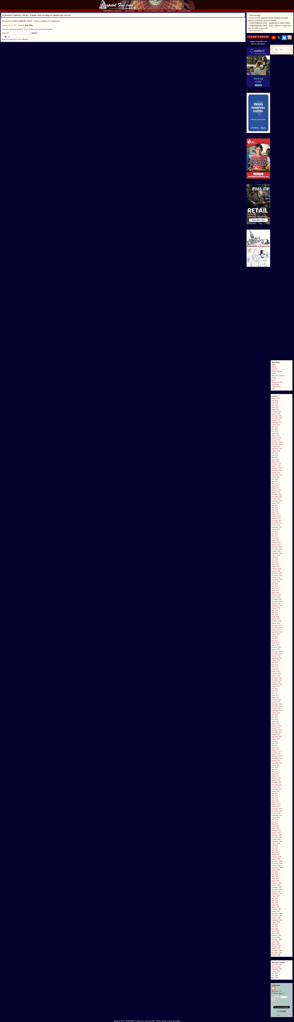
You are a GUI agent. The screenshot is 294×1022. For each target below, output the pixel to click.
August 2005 (276, 971)
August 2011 (276, 791)
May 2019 (275, 588)
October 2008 (276, 865)
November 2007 (277, 889)
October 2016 (276, 656)
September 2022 (277, 501)
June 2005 (275, 975)
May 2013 (275, 745)
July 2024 (275, 453)
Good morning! (255, 15)
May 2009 (275, 850)
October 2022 (276, 499)
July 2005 (275, 973)
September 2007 (277, 894)
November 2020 (277, 549)
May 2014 (275, 719)
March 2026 (275, 409)
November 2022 (277, 496)
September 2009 (277, 841)
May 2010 (275, 824)
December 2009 (277, 835)
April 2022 (275, 512)
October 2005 (276, 967)
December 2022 (277, 494)
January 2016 (276, 675)
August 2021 (276, 529)
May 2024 (275, 457)
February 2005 (276, 946)
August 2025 (276, 424)
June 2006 (275, 926)
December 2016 (277, 651)
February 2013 (276, 752)
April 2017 (275, 643)
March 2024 (275, 462)
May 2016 (275, 667)
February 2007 (276, 909)
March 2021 (275, 540)
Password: (5, 33)
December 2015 (277, 678)
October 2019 (276, 577)
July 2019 (275, 584)
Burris (274, 380)
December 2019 (277, 573)
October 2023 (276, 472)
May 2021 (275, 536)
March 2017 (275, 645)
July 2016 (275, 662)
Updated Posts (276, 386)
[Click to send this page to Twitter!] (9, 37)
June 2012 (275, 769)
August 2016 (276, 660)
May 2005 (275, 978)
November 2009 (277, 837)
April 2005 (275, 942)
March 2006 (275, 933)
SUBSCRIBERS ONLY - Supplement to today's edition (269, 23)
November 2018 (277, 601)
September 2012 (277, 763)
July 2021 (275, 531)
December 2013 (277, 730)
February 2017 (276, 647)
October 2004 (276, 955)
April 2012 (275, 774)
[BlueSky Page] (284, 39)
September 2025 (277, 422)
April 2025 (275, 433)
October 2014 (276, 708)
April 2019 (275, 590)
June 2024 (275, 455)
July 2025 (275, 427)
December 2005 (277, 939)
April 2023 (275, 486)
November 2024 (277, 444)
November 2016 (277, 654)
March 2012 (275, 776)
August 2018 (276, 608)
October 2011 (276, 787)
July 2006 (275, 924)
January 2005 (276, 948)
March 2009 (275, 854)
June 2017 (275, 638)
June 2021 (275, 534)
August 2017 (276, 634)
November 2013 (277, 732)
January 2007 (276, 911)
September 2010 (277, 815)
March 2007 (275, 907)
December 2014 (277, 704)
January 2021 (276, 545)
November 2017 (277, 627)
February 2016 (276, 673)
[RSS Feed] (289, 39)
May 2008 (275, 876)
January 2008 (276, 885)
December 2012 (277, 756)
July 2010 (275, 819)
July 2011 (275, 793)
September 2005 (277, 969)
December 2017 (277, 625)
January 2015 (276, 702)
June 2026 (275, 403)
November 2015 (277, 680)
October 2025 (276, 420)
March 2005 (275, 944)
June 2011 (275, 795)
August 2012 (276, 765)
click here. (67, 15)
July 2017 (275, 636)
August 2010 (276, 817)
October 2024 (276, 446)
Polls (273, 389)
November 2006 (277, 915)
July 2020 (275, 558)
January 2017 (276, 649)
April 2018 (275, 617)
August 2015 (276, 686)
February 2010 (276, 830)
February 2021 (276, 542)
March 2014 (275, 723)
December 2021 (277, 520)
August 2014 (276, 713)
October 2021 (276, 525)
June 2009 (275, 848)
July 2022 (275, 505)
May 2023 (275, 483)
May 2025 (275, 431)
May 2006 (275, 929)
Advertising (275, 384)
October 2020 (276, 551)
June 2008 (275, 874)
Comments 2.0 (278, 993)
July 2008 (275, 872)
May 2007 (275, 902)
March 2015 (275, 697)
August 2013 (276, 739)
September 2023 (277, 475)
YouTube (274, 369)
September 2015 (277, 684)
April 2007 (275, 905)
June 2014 (275, 717)
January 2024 (276, 466)
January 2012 (276, 780)
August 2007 (276, 896)
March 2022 (275, 514)
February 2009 (276, 857)
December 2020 (277, 547)
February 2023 (276, 490)
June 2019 (275, 586)
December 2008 (277, 861)
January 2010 (276, 833)
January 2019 (276, 597)
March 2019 (275, 593)
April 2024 (275, 459)
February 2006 (276, 935)
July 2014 (275, 715)
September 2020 (277, 553)
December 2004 (277, 950)
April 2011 (275, 800)
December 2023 (277, 468)
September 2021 (277, 527)
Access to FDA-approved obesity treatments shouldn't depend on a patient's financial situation (268, 19)
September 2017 (277, 632)
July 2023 (275, 479)
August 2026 (276, 398)
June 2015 (275, 691)
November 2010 (277, 811)
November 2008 (277, 863)
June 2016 (275, 665)
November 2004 (277, 953)
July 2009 (275, 846)
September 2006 (277, 920)
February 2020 (276, 569)
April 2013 (275, 747)
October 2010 (276, 813)
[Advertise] (258, 38)
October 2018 (276, 603)
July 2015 (275, 689)
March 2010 (275, 828)
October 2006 (276, 918)
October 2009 (276, 839)
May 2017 (275, 641)
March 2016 (275, 671)
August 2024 (276, 451)
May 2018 (275, 614)
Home (274, 365)
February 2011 (276, 804)
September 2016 (277, 658)
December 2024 (277, 442)
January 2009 (276, 859)
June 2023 (275, 481)
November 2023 (277, 470)
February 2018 (276, 621)
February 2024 (276, 464)
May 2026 (275, 405)
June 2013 (275, 743)
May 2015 (275, 693)
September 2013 (277, 737)
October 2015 (276, 682)
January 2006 (276, 937)
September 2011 (277, 789)
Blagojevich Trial (277, 382)
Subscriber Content (278, 375)
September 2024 (277, 448)
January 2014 (276, 728)
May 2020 (275, 562)
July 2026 (275, 400)
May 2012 (275, 771)
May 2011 (275, 798)
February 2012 (276, 778)
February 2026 (276, 411)
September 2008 (277, 867)
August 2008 (276, 870)
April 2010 (275, 826)
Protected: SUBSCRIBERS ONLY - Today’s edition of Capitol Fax (31, 21)
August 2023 (276, 477)
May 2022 (275, 510)
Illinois (274, 367)
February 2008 (276, 883)
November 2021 (277, 523)
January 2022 (276, 518)
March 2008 (275, 881)
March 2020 (275, 566)
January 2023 (276, 492)
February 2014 (276, 726)
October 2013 (276, 734)
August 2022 (276, 503)
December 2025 (277, 416)
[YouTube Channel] (273, 39)
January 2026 (276, 414)
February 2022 (276, 516)
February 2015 (276, 699)
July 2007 (275, 898)
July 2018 (275, 610)
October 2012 (276, 761)
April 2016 (275, 669)
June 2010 (275, 822)
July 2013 (275, 741)
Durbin (274, 378)
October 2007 (276, 891)
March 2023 (275, 488)
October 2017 (276, 630)
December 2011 (277, 782)
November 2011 (277, 785)
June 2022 (275, 507)
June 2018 (275, 612)
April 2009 (275, 852)
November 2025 (277, 418)
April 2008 (275, 878)
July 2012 (275, 767)
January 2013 (276, 754)
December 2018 (277, 599)
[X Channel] (279, 39)
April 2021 (275, 538)
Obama (274, 373)
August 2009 (276, 843)
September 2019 (277, 579)
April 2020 (275, 564)
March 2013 (275, 750)
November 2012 (277, 758)
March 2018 (275, 619)
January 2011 (276, 806)
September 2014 (277, 710)
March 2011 (275, 802)
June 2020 (275, 560)
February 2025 (276, 438)
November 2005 (277, 965)
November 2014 (277, 706)
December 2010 (277, 809)
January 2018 (276, 623)
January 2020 (276, 571)
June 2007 (275, 900)
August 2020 (276, 555)
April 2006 (275, 931)
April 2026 (275, 407)
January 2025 (276, 440)
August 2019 (276, 582)
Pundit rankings (277, 371)
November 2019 (277, 575)
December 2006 (277, 913)
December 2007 (277, 887)
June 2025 (275, 429)
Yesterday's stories (256, 30)
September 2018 (277, 606)
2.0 (276, 991)
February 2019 (276, 595)
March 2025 (275, 435)
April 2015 (275, 695)
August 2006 (276, 922)
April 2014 (275, 721)
